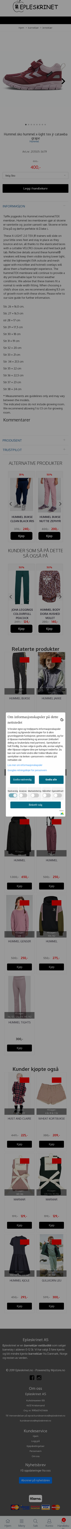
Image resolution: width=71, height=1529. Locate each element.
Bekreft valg (35, 804)
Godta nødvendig (22, 779)
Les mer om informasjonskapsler (25, 765)
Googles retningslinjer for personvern (27, 770)
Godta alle (51, 779)
